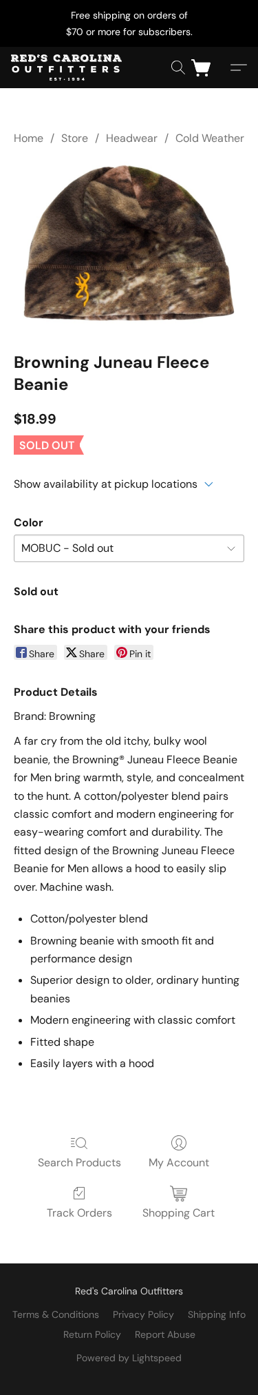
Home (28, 138)
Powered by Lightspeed (129, 1358)
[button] (69, 67)
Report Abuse (165, 1334)
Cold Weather (209, 138)
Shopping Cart (178, 1213)
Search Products (79, 1162)
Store (74, 138)
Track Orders (79, 1213)
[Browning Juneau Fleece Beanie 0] (129, 246)
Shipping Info (217, 1314)
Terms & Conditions (55, 1314)
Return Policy (92, 1334)
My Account (179, 1162)
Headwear (132, 138)
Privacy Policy (143, 1314)
